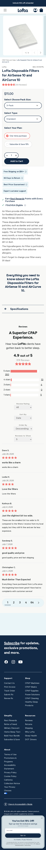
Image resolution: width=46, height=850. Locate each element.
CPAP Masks (31, 687)
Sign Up (23, 836)
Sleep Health (31, 736)
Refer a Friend (10, 724)
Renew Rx (8, 698)
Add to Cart (16, 161)
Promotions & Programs (10, 760)
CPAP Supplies (31, 691)
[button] (5, 10)
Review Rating (22, 404)
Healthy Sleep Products (31, 704)
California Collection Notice (12, 782)
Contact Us (9, 683)
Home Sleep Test (12, 732)
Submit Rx (8, 695)
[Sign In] (35, 10)
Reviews (29, 721)
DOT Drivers (31, 740)
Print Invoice (9, 687)
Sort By (23, 415)
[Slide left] (35, 52)
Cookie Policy (10, 776)
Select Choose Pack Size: (17, 100)
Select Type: (11, 113)
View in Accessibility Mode (20, 804)
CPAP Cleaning (32, 698)
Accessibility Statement (10, 767)
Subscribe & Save (12, 740)
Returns (28, 724)
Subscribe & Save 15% (19, 144)
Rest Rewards (17, 199)
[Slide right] (40, 52)
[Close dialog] (42, 818)
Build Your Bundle (12, 736)
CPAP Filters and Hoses (9, 60)
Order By (23, 425)
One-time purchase (18, 136)
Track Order (9, 691)
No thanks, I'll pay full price (23, 840)
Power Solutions (32, 695)
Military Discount (11, 728)
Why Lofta (30, 732)
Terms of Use (10, 755)
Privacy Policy (10, 773)
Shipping (29, 728)
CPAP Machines (32, 683)
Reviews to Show (23, 436)
